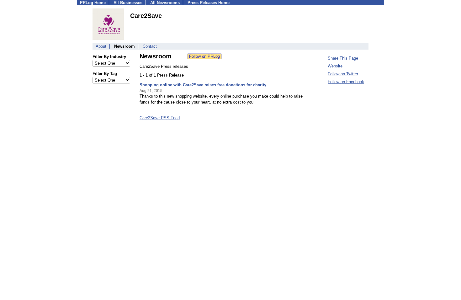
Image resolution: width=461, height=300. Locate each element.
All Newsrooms (165, 2)
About (101, 46)
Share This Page (343, 58)
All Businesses (128, 2)
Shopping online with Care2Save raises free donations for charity (203, 85)
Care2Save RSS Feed (160, 117)
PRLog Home (93, 2)
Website (335, 66)
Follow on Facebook (346, 81)
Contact (150, 46)
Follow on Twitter (343, 74)
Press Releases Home (209, 2)
